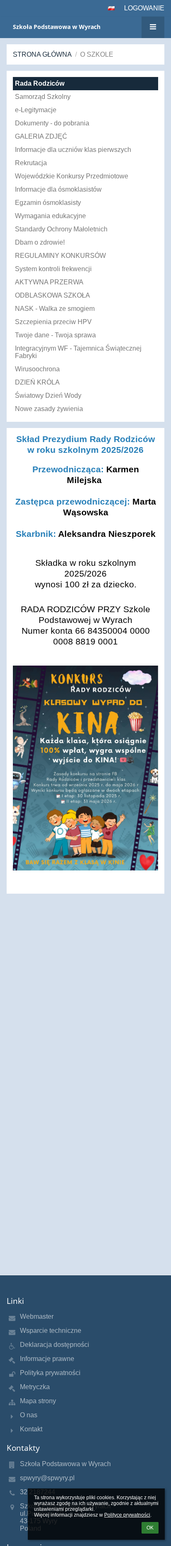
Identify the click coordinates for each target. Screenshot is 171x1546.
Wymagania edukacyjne (50, 215)
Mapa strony (38, 1400)
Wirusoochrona (37, 369)
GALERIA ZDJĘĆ (41, 136)
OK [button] (150, 1528)
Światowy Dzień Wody (48, 395)
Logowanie (144, 8)
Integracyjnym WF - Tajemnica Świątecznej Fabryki (78, 352)
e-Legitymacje (35, 109)
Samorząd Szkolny (43, 96)
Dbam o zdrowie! (40, 242)
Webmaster (37, 1316)
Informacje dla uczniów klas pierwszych (73, 149)
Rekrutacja (31, 162)
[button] (111, 8)
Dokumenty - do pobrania (52, 123)
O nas (28, 1415)
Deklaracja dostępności (54, 1344)
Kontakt (31, 1429)
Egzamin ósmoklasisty (48, 202)
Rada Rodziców (39, 83)
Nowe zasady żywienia (49, 408)
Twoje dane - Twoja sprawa (55, 335)
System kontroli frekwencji (53, 268)
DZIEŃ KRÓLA (37, 382)
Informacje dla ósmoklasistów (58, 189)
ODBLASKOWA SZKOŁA (52, 295)
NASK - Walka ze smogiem (55, 308)
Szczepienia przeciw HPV (53, 321)
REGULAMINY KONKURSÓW (60, 255)
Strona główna (42, 54)
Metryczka (35, 1386)
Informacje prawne (47, 1358)
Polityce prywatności (127, 1515)
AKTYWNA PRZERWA (49, 282)
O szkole (96, 54)
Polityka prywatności (50, 1372)
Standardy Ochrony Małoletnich (61, 229)
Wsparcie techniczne (50, 1330)
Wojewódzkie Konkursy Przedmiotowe (71, 176)
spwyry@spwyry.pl (47, 1477)
